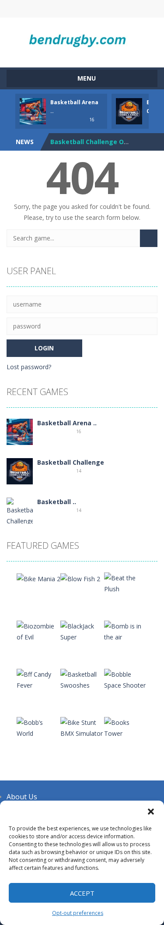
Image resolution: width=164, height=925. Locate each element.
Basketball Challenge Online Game (104, 142)
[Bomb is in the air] (126, 631)
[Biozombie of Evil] (38, 631)
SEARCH (82, 9)
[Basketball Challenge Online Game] (20, 522)
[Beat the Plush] (126, 583)
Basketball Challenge (70, 462)
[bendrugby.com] (82, 38)
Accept (82, 893)
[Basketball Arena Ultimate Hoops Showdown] (20, 431)
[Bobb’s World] (38, 727)
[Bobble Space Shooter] (126, 679)
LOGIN (46, 9)
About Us (22, 796)
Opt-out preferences (77, 913)
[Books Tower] (126, 727)
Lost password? (29, 367)
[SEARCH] (148, 238)
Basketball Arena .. (67, 423)
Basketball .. (56, 502)
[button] (151, 811)
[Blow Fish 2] (80, 578)
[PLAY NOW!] (33, 110)
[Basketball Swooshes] (82, 679)
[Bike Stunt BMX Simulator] (82, 727)
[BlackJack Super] (82, 631)
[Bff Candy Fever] (38, 679)
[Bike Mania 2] (38, 578)
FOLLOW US (117, 9)
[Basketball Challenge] (20, 470)
